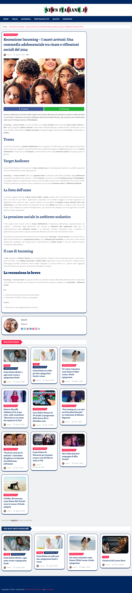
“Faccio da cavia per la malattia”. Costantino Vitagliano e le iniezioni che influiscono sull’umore (14, 458)
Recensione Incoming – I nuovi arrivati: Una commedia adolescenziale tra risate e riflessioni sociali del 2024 (46, 27)
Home (6, 19)
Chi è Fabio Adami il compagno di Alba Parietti (70, 456)
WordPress (29, 589)
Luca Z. (9, 55)
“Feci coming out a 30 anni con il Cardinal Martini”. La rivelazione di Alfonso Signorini (73, 413)
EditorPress (38, 589)
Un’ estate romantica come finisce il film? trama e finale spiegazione (71, 373)
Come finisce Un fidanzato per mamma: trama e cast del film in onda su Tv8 (43, 456)
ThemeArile (50, 589)
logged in (14, 520)
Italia (15, 19)
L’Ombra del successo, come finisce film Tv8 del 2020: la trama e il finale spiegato (14, 502)
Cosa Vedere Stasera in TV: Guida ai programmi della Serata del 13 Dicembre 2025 (43, 416)
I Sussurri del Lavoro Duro (113, 560)
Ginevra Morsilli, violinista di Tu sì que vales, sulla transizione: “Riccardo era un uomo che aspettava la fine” (14, 415)
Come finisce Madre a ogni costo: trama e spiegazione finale (13, 375)
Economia (26, 19)
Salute (56, 19)
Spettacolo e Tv (41, 19)
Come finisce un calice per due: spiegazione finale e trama (42, 373)
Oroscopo (67, 19)
